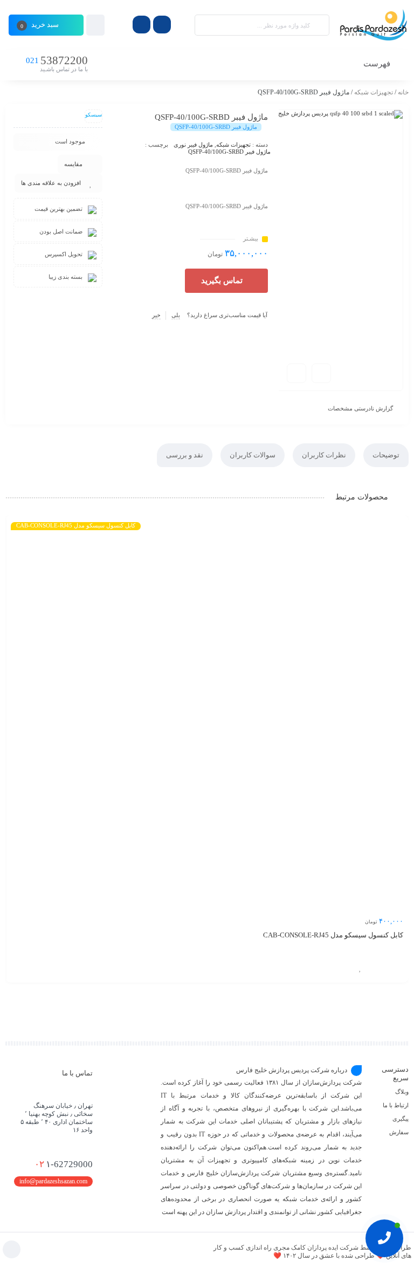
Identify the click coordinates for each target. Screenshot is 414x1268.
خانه (403, 92)
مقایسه (73, 164)
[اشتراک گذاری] (321, 373)
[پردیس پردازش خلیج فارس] (374, 25)
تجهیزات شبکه (373, 92)
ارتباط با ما (396, 1105)
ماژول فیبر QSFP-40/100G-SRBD (229, 151)
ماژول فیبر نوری (193, 144)
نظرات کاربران (324, 455)
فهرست (377, 63)
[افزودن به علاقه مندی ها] (360, 968)
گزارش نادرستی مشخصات (360, 408)
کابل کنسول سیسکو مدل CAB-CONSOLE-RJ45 (333, 935)
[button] (226, 281)
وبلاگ (402, 1091)
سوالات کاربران (252, 455)
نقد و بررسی (184, 455)
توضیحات (385, 455)
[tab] (386, 455)
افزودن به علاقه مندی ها (51, 183)
